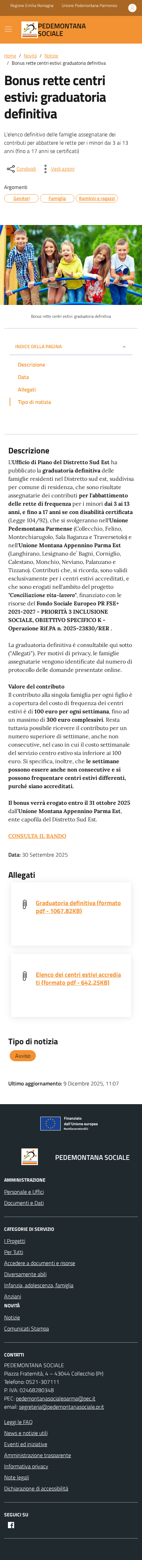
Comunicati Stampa (26, 1328)
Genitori (21, 198)
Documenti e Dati (24, 1203)
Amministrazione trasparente (37, 1455)
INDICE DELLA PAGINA (38, 346)
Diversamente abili (25, 1274)
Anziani (12, 1296)
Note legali (16, 1477)
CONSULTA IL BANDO (37, 835)
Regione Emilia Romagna (31, 5)
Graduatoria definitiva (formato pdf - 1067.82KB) (78, 907)
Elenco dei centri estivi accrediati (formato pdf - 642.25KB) (78, 978)
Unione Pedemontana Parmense (89, 5)
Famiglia (57, 198)
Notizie (12, 1317)
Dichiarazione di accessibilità (36, 1488)
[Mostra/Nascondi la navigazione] (8, 29)
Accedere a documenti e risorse (39, 1263)
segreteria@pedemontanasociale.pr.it (61, 1407)
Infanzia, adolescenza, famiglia (38, 1285)
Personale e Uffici (24, 1192)
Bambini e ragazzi (97, 198)
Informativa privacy (26, 1466)
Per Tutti (13, 1252)
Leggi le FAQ (18, 1422)
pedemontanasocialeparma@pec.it (55, 1398)
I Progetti (14, 1241)
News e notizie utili (26, 1433)
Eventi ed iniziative (25, 1444)
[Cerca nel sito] (123, 29)
